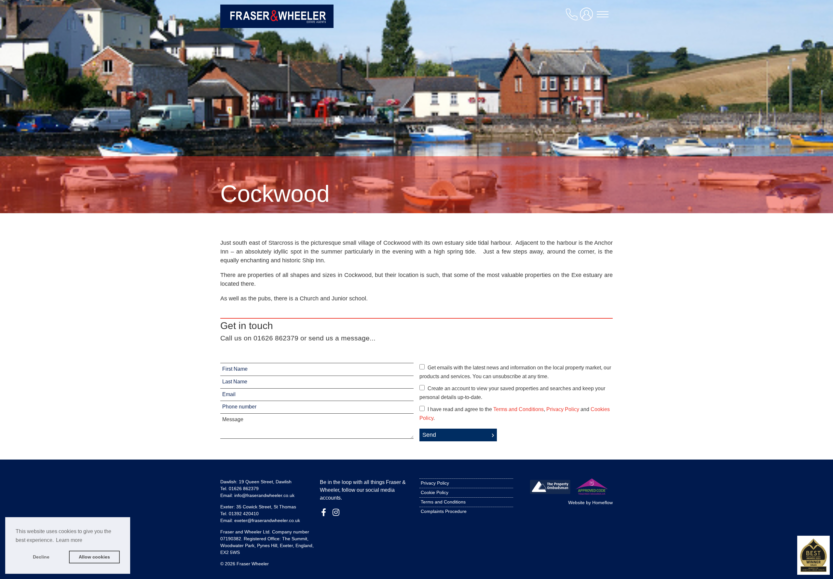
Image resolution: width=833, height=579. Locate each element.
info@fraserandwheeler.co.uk (264, 495)
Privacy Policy (562, 409)
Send (429, 435)
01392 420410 (244, 513)
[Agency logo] (277, 17)
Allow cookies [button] (94, 556)
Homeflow (602, 502)
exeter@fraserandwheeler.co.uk (267, 520)
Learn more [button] (69, 540)
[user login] (587, 16)
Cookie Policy (434, 492)
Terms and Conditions (518, 409)
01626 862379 (244, 488)
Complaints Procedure (444, 511)
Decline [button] (41, 556)
